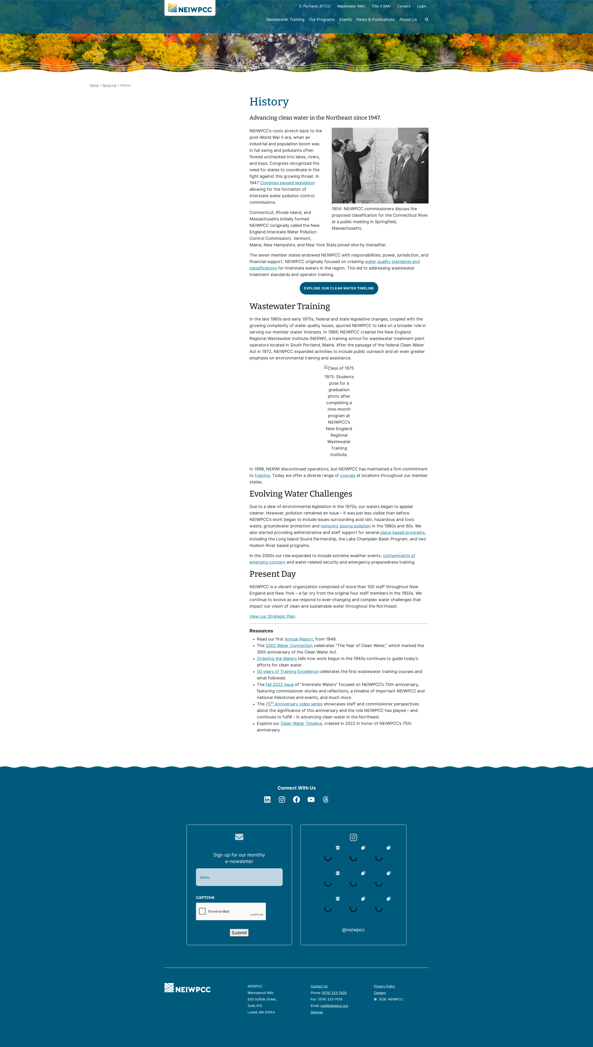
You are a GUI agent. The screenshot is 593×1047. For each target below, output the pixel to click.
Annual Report (299, 639)
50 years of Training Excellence (287, 671)
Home (94, 85)
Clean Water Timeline (301, 723)
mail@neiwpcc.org (334, 1006)
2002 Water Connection (289, 645)
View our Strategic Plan (272, 616)
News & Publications (375, 19)
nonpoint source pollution (346, 526)
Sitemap (317, 1012)
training (262, 475)
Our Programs (322, 19)
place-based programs (402, 532)
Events (345, 19)
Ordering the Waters (277, 658)
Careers (380, 993)
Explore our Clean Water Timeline (339, 288)
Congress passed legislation (287, 182)
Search (424, 21)
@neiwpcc (353, 930)
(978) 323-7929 (334, 993)
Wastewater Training (285, 19)
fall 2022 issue (280, 684)
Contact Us (319, 986)
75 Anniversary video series (294, 703)
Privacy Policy (384, 986)
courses (347, 475)
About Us (408, 19)
